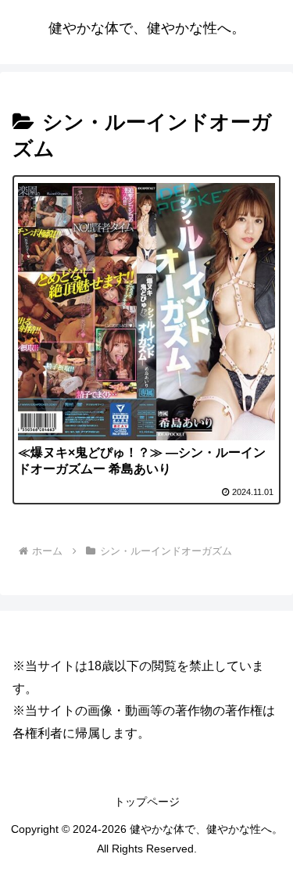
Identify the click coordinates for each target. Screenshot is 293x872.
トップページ (147, 801)
